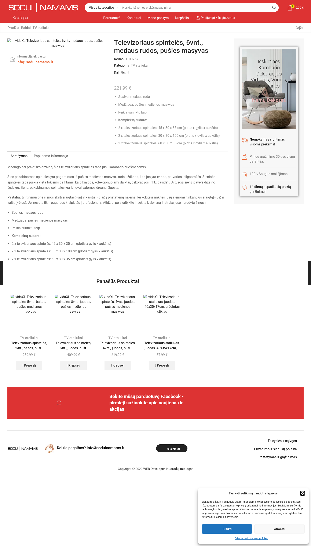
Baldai (26, 28)
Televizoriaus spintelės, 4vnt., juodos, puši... (118, 345)
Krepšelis (182, 18)
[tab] (19, 156)
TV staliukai (41, 28)
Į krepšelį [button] (29, 365)
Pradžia (13, 28)
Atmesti (279, 529)
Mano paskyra (158, 18)
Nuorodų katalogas (179, 469)
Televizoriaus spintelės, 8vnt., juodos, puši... (73, 345)
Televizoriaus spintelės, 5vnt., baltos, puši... (29, 345)
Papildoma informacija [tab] (51, 156)
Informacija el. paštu (31, 56)
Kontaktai (134, 18)
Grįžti (300, 28)
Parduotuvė (111, 18)
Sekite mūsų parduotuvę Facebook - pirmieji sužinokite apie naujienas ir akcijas (146, 403)
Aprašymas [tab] (19, 156)
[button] (302, 493)
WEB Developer (154, 469)
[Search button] (274, 7)
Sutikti (227, 529)
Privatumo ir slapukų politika (251, 538)
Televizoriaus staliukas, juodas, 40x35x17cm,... (162, 345)
